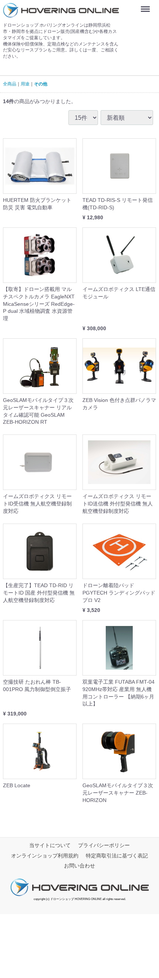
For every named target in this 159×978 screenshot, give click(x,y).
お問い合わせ (79, 866)
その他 (40, 84)
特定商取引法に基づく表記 (117, 856)
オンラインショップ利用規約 (44, 856)
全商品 (9, 84)
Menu (146, 6)
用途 (25, 84)
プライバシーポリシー (104, 845)
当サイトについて (50, 845)
